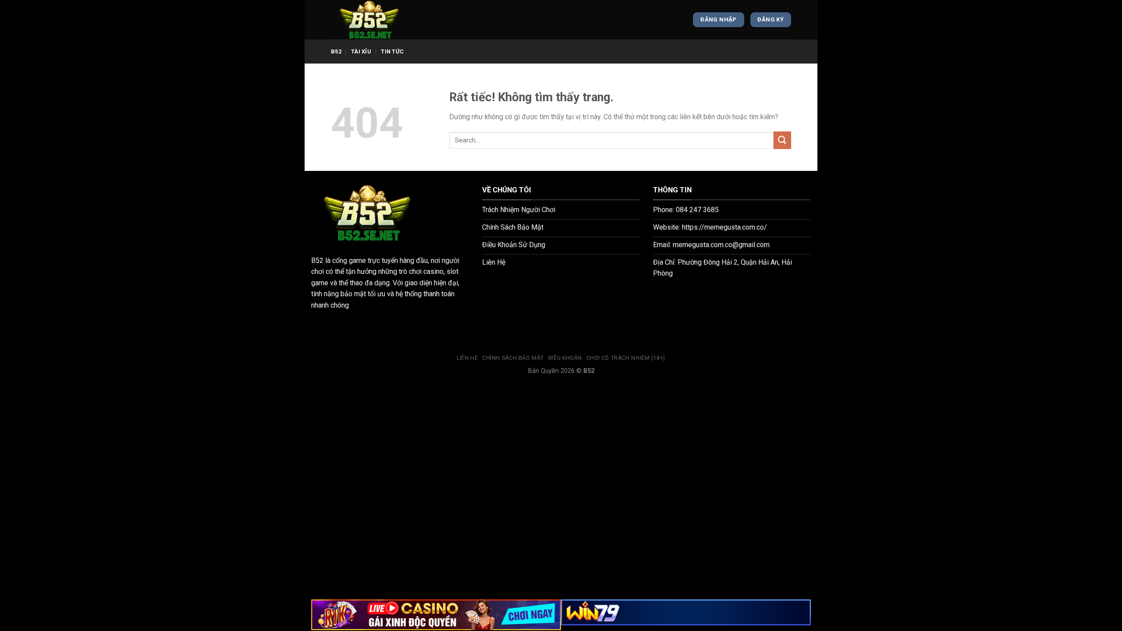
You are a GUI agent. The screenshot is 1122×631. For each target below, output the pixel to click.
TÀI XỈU (361, 51)
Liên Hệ (467, 358)
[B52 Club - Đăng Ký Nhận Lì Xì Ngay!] (375, 19)
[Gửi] (782, 140)
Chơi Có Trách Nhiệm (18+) (625, 358)
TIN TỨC (392, 51)
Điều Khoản (565, 358)
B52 (336, 51)
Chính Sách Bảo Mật (513, 358)
